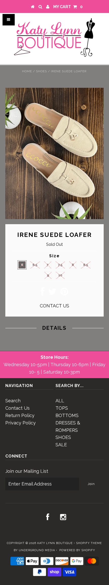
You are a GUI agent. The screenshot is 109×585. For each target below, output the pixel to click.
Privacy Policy (20, 422)
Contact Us (17, 408)
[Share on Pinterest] (64, 293)
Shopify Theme (89, 543)
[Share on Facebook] (42, 293)
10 (60, 275)
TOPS (62, 408)
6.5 (34, 265)
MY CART (68, 6)
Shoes (41, 71)
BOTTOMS (67, 415)
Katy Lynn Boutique (55, 543)
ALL (60, 400)
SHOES (63, 437)
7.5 (60, 265)
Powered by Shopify (77, 550)
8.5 (85, 265)
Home (27, 71)
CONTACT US (54, 305)
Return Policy (19, 415)
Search (13, 400)
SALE (61, 444)
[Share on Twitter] (52, 293)
